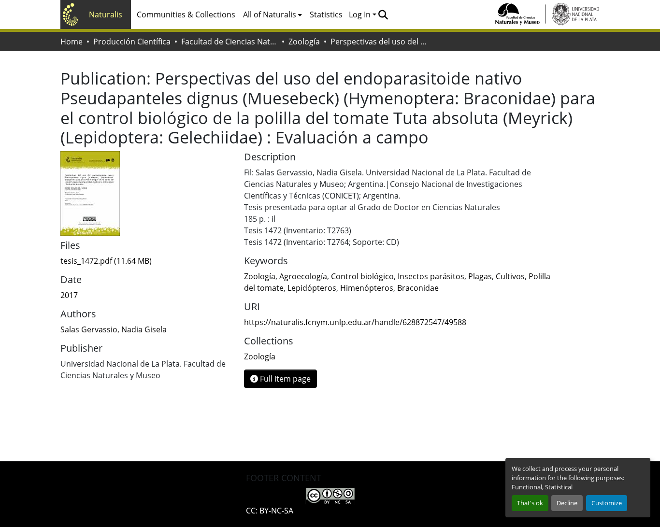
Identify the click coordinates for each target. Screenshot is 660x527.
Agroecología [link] (303, 276)
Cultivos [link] (510, 276)
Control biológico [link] (362, 276)
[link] (146, 261)
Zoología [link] (259, 276)
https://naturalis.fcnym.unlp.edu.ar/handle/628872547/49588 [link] (355, 322)
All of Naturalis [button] (269, 14)
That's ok (530, 503)
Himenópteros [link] (366, 288)
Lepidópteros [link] (311, 288)
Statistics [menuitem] (326, 14)
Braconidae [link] (418, 288)
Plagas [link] (480, 276)
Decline (567, 503)
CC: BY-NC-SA (269, 510)
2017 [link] (69, 295)
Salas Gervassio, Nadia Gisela (113, 329)
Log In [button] (361, 14)
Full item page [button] (284, 378)
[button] (383, 14)
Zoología (304, 41)
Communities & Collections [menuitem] (186, 14)
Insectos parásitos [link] (431, 276)
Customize (606, 503)
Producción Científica (132, 41)
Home (71, 41)
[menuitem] (272, 14)
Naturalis (105, 14)
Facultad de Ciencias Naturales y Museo (229, 41)
